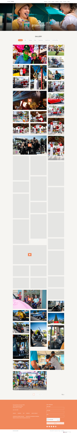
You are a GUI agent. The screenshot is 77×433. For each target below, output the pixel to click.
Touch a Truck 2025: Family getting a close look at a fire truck (38, 270)
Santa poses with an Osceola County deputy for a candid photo (21, 187)
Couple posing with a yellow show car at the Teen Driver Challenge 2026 (21, 70)
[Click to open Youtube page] (55, 426)
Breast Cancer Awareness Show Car (30, 299)
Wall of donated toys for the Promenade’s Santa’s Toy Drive (21, 116)
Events (49, 1)
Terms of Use (56, 430)
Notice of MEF (52, 430)
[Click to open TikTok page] (51, 426)
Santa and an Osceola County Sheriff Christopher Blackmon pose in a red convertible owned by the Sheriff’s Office (38, 207)
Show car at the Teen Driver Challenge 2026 (56, 62)
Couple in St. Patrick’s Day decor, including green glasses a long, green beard (30, 54)
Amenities (57, 1)
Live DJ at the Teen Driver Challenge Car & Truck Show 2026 (56, 74)
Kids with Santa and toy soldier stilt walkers (56, 148)
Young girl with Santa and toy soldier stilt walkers (56, 225)
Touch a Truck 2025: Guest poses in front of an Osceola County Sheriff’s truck (56, 263)
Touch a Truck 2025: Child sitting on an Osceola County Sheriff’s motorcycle (38, 334)
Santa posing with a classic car (21, 82)
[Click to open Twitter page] (53, 426)
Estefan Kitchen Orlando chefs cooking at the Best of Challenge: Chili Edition (47, 360)
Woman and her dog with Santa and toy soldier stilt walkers (38, 128)
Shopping (30, 40)
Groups (61, 1)
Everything (20, 40)
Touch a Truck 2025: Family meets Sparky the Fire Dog (56, 281)
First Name (48, 406)
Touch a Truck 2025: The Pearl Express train (21, 327)
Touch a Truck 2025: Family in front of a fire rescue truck (38, 283)
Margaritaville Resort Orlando (18, 416)
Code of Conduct (35, 413)
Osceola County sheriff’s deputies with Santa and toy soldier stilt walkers (56, 174)
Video (25, 40)
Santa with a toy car (38, 116)
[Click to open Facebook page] (47, 426)
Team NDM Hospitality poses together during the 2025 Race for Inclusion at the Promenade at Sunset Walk (21, 364)
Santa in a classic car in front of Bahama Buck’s (56, 98)
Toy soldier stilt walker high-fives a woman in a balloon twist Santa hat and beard (21, 168)
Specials (53, 1)
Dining (35, 40)
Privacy (59, 430)
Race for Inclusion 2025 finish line (30, 380)
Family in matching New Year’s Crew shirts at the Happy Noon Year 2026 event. (30, 145)
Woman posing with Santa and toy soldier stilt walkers (56, 199)
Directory (45, 1)
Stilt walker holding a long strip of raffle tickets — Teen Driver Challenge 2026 (38, 77)
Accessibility (62, 430)
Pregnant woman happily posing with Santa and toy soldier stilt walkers (21, 206)
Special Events (47, 40)
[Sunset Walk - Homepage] (10, 1)
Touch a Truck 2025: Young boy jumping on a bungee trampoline (21, 283)
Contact (14, 413)
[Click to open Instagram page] (49, 426)
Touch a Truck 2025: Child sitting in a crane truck (56, 337)
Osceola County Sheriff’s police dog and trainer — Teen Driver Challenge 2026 (56, 50)
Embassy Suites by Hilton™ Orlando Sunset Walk (21, 417)
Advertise (19, 413)
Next (62, 394)
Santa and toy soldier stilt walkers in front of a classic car (56, 86)
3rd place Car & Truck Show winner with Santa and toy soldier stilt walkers (21, 231)
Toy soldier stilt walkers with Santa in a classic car (56, 111)
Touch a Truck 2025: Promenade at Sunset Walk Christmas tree (56, 318)
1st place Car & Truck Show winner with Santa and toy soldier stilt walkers (56, 244)
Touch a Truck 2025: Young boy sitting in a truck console (21, 270)
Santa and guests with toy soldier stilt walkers (56, 126)
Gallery (68, 1)
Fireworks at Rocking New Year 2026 (30, 100)
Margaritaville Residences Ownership (32, 416)
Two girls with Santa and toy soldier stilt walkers (38, 165)
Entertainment (40, 40)
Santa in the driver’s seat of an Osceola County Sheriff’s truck (38, 188)
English (65, 432)
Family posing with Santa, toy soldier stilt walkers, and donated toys (21, 128)
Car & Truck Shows (55, 40)
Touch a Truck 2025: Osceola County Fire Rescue (56, 294)
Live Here (64, 1)
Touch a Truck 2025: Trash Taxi (21, 315)
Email (47, 414)
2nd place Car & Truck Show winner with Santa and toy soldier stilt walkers (38, 226)
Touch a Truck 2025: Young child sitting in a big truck (21, 347)
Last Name (48, 410)
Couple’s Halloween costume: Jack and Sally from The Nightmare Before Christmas (30, 254)
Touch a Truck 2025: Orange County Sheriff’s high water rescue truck (56, 306)
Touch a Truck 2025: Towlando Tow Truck (38, 315)
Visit (23, 413)
